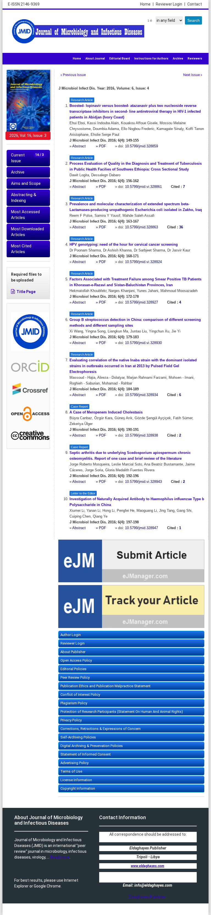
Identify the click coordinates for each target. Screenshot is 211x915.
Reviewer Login (170, 4)
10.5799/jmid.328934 (141, 395)
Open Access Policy (76, 660)
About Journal (95, 58)
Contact (194, 4)
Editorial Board (119, 58)
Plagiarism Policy (73, 703)
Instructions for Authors (151, 58)
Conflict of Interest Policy (80, 694)
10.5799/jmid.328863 (141, 227)
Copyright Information (77, 788)
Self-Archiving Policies (78, 737)
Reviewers (195, 58)
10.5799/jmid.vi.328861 (143, 187)
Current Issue (27, 158)
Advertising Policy (74, 763)
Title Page (25, 291)
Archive (178, 58)
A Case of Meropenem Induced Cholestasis (106, 412)
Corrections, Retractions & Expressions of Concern (100, 729)
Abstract (79, 146)
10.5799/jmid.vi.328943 (143, 482)
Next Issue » (192, 75)
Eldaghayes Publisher (147, 897)
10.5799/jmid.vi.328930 (143, 343)
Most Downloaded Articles (27, 231)
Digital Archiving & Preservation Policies (91, 746)
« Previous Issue (73, 75)
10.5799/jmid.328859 (141, 146)
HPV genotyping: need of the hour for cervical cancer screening (124, 245)
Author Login (70, 635)
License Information (76, 780)
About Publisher (72, 652)
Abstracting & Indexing (23, 197)
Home (147, 4)
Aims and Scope (26, 183)
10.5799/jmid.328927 (141, 302)
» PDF (101, 146)
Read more (60, 857)
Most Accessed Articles (25, 214)
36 (181, 227)
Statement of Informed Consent (85, 754)
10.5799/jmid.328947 (141, 528)
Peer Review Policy (75, 677)
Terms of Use (71, 771)
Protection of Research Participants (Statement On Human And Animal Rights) (121, 712)
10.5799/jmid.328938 (141, 435)
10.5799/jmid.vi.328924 (143, 262)
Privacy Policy (71, 720)
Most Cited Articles (21, 248)
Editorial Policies (73, 669)
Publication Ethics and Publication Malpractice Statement (105, 686)
